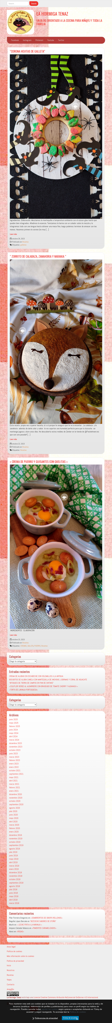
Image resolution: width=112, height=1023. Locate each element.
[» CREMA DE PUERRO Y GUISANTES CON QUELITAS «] (56, 547)
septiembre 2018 (16, 882)
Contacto (10, 984)
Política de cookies (14, 951)
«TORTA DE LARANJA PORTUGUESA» (23, 689)
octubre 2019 (14, 841)
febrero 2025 (14, 726)
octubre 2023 (14, 750)
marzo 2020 (14, 824)
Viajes (9, 979)
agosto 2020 (14, 807)
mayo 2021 (13, 777)
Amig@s (10, 989)
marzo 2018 (14, 903)
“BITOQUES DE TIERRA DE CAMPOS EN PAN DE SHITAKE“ (31, 682)
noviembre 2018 (15, 875)
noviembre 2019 (15, 838)
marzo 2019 (14, 865)
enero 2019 (14, 869)
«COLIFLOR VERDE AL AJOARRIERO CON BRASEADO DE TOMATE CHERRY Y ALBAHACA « (43, 686)
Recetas (25, 242)
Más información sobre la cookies (20, 956)
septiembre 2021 (16, 773)
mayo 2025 (13, 722)
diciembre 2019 (15, 835)
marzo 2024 (14, 739)
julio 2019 (13, 852)
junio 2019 (13, 855)
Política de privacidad (15, 960)
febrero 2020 (14, 828)
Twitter (61, 40)
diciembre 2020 (15, 794)
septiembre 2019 (16, 845)
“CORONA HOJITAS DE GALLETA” (27, 51)
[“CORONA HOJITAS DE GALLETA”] (56, 136)
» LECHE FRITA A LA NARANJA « (29, 924)
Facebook (15, 40)
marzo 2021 (14, 784)
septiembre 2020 (16, 804)
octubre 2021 (14, 770)
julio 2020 (13, 811)
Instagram (27, 40)
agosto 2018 (14, 886)
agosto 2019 (14, 848)
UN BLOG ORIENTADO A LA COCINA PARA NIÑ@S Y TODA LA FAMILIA (69, 22)
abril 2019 (13, 862)
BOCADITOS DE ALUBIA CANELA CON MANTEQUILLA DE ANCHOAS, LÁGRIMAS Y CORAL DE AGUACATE (48, 679)
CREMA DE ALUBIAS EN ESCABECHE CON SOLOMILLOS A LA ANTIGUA (36, 676)
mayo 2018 (13, 896)
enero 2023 (14, 763)
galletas (23, 245)
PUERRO (37, 646)
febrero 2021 (14, 787)
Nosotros (10, 970)
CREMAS (23, 646)
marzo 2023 (14, 756)
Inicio (9, 965)
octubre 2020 (14, 801)
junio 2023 (13, 753)
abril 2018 (13, 899)
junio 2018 (13, 892)
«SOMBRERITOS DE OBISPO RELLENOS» (47, 917)
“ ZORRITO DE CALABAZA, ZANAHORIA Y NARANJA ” (38, 256)
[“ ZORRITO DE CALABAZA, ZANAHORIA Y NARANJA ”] (56, 341)
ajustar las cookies (50, 1009)
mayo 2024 (13, 733)
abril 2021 (13, 780)
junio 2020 (13, 814)
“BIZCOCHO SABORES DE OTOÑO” (43, 921)
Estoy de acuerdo (70, 1018)
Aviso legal (11, 946)
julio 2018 (13, 889)
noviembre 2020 (15, 797)
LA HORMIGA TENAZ (52, 13)
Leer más (13, 234)
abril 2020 (13, 821)
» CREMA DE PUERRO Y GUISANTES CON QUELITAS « (39, 461)
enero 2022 (14, 767)
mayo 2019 (13, 858)
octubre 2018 (14, 879)
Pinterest (39, 40)
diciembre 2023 (15, 743)
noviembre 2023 (15, 746)
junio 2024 (13, 729)
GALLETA (30, 646)
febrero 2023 (14, 760)
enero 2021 (14, 790)
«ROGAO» (20, 931)
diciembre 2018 (15, 872)
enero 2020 (14, 831)
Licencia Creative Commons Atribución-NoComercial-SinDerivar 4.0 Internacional (65, 997)
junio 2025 (13, 719)
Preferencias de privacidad (46, 1018)
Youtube (50, 40)
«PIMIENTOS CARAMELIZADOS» (44, 928)
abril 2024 (13, 736)
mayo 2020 (13, 818)
